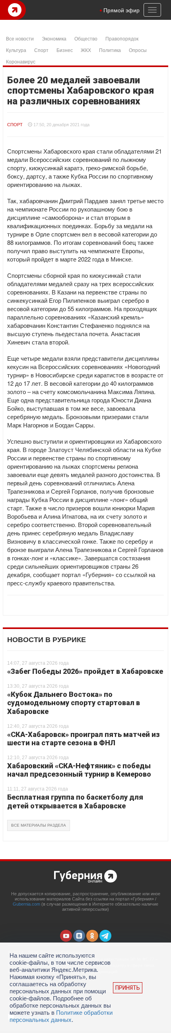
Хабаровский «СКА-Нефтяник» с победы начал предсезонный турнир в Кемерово (79, 770)
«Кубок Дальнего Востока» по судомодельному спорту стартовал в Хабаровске (73, 703)
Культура (16, 49)
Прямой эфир (121, 10)
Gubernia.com (26, 904)
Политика (110, 49)
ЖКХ (86, 49)
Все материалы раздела (38, 825)
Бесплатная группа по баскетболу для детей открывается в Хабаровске (75, 801)
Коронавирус (20, 61)
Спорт (41, 49)
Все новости (20, 38)
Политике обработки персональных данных (61, 1016)
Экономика (54, 38)
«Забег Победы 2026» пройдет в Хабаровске (85, 671)
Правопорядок (121, 38)
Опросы (138, 49)
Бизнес (64, 49)
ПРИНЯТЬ (127, 988)
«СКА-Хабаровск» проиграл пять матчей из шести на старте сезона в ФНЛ (83, 738)
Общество (85, 38)
